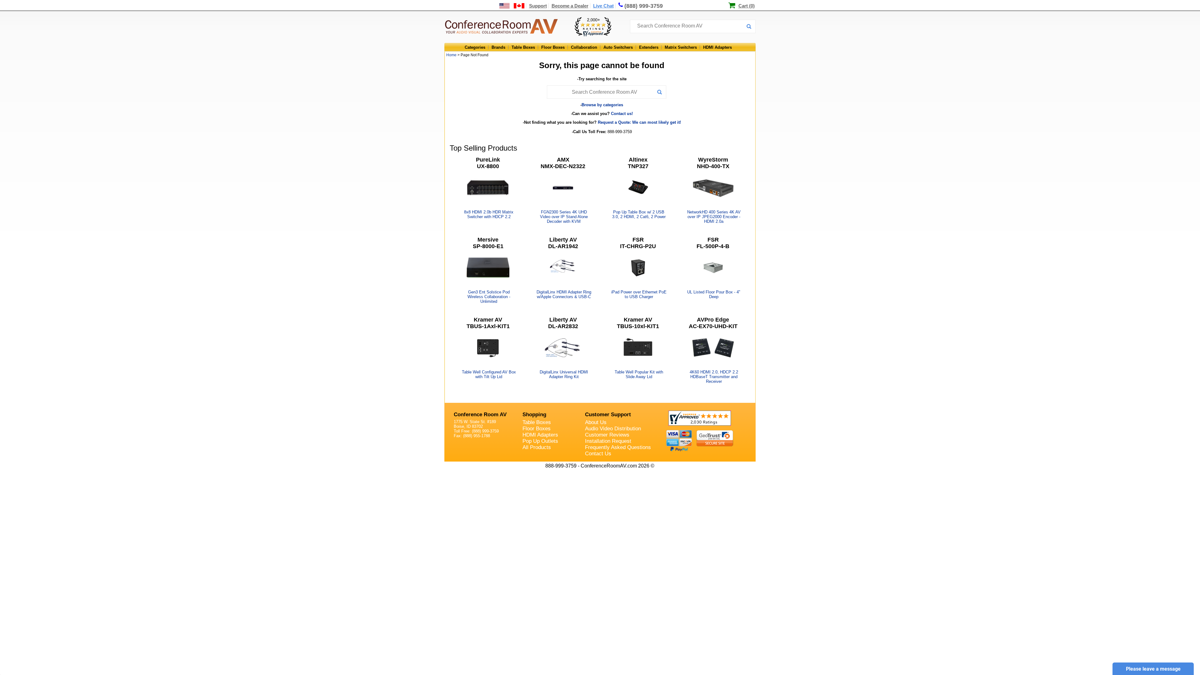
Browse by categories (602, 104)
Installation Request (608, 441)
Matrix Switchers (681, 47)
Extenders (648, 47)
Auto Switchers (618, 47)
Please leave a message (1153, 669)
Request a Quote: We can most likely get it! (639, 122)
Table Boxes (523, 47)
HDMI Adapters (717, 47)
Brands (498, 47)
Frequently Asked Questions (618, 447)
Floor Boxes (553, 47)
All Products (536, 447)
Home (451, 55)
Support (538, 5)
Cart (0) (746, 5)
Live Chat (603, 5)
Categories (475, 47)
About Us (596, 422)
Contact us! (622, 113)
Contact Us (598, 454)
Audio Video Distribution (613, 429)
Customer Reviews (607, 435)
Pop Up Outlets (540, 441)
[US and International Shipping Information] (512, 5)
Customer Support (608, 415)
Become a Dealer (570, 5)
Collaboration (584, 47)
